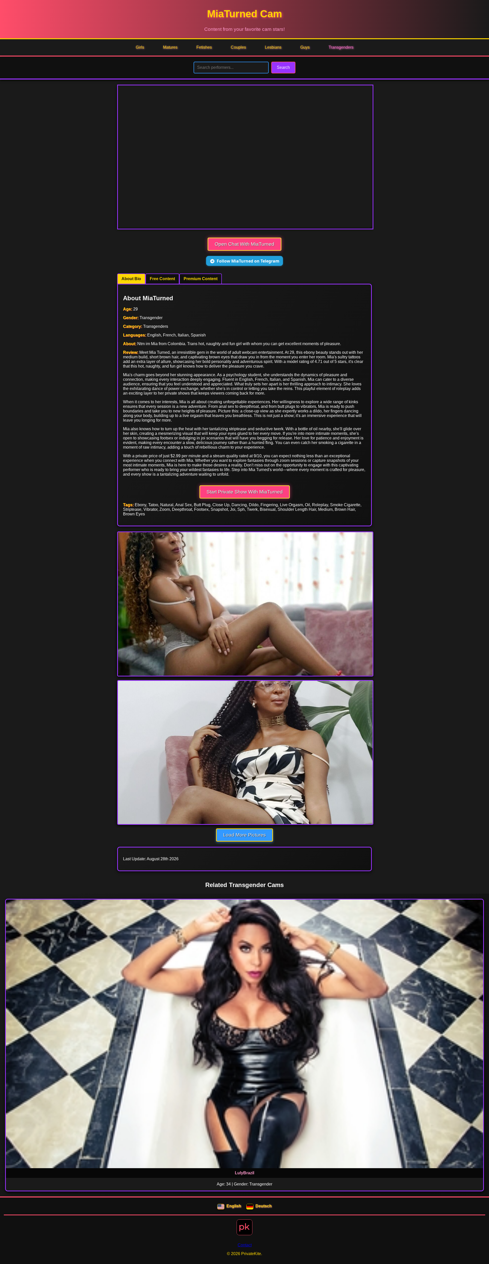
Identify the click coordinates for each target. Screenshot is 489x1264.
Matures (170, 47)
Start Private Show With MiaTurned (245, 491)
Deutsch (263, 1206)
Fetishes (204, 47)
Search (283, 67)
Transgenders (341, 47)
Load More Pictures (244, 835)
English (233, 1206)
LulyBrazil (244, 1173)
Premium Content (201, 279)
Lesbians (273, 47)
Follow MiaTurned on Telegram (248, 261)
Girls (140, 47)
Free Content (162, 279)
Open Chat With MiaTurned (244, 244)
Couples (238, 47)
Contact (245, 1245)
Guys (305, 47)
